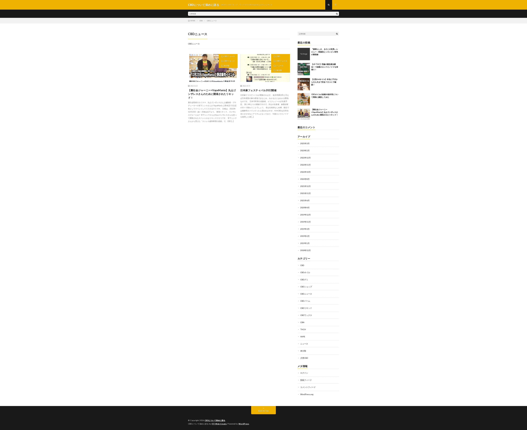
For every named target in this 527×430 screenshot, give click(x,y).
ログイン (304, 373)
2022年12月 (305, 157)
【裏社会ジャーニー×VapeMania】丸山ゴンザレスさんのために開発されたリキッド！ (212, 94)
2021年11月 (305, 193)
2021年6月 (305, 200)
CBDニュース (229, 56)
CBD (278, 56)
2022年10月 (305, 172)
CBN (302, 322)
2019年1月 (305, 243)
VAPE (302, 336)
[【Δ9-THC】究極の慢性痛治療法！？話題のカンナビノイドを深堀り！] (304, 69)
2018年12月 (305, 250)
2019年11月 (305, 222)
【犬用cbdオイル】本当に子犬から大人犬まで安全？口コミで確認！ (324, 82)
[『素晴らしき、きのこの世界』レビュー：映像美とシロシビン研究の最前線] (304, 54)
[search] (337, 14)
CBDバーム (305, 301)
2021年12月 (305, 186)
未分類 (226, 66)
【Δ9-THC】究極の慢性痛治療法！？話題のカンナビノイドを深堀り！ (324, 67)
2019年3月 (305, 229)
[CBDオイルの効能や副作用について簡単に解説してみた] (304, 99)
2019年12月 (305, 214)
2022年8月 (305, 179)
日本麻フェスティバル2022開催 (258, 90)
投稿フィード (306, 380)
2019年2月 (305, 236)
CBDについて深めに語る (215, 420)
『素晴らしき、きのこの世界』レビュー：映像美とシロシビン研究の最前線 (324, 52)
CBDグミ (304, 279)
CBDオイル (305, 272)
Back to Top (263, 411)
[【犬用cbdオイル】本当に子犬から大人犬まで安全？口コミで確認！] (304, 84)
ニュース (280, 66)
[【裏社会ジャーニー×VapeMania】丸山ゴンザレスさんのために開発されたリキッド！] (304, 114)
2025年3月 (305, 143)
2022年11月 (305, 165)
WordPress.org (306, 394)
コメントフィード (308, 387)
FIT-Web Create (219, 424)
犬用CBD (304, 358)
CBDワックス (306, 315)
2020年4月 (305, 207)
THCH (303, 329)
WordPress (244, 424)
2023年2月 (305, 150)
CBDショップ (306, 286)
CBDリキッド (229, 61)
